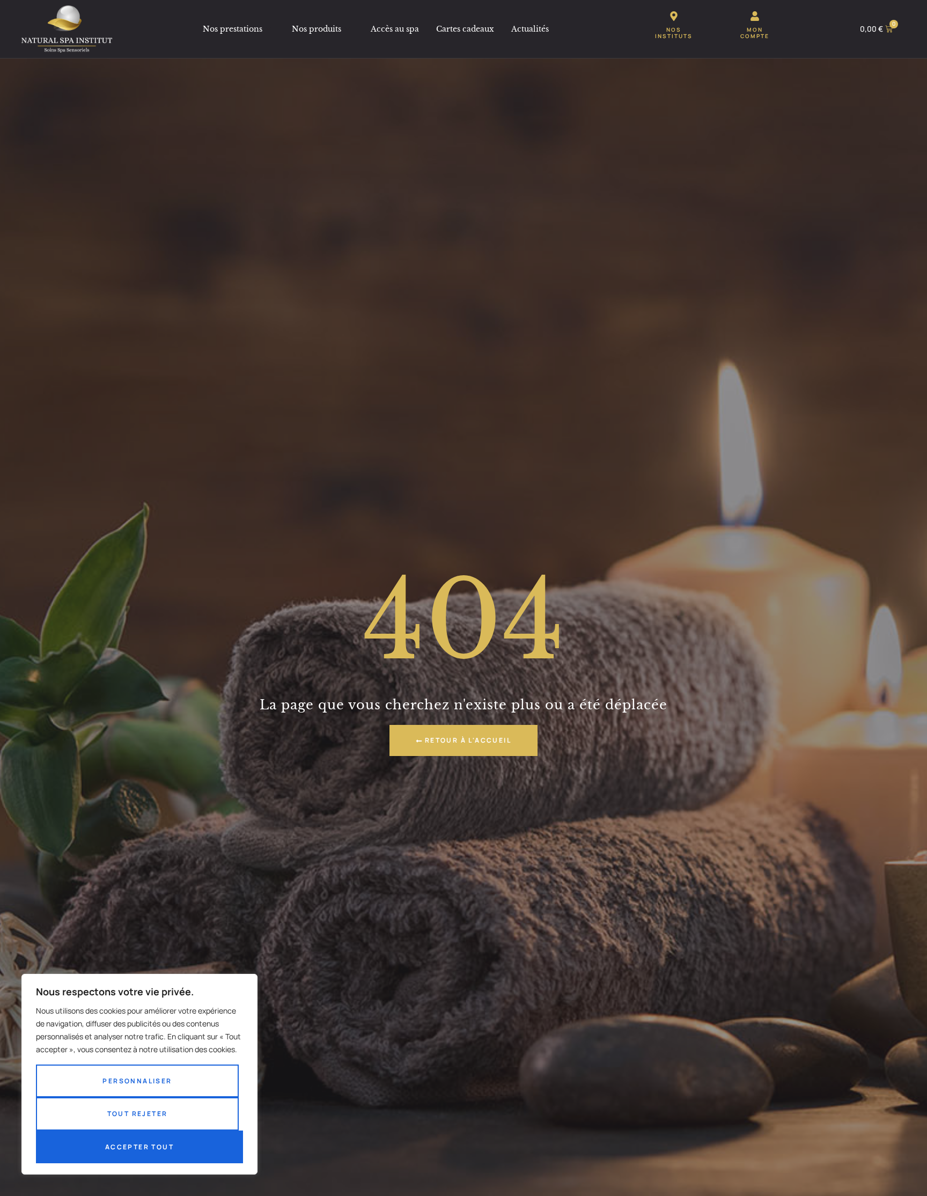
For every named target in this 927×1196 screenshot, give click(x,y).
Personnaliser (137, 1080)
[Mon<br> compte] (755, 16)
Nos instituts (674, 33)
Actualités (530, 29)
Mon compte (754, 33)
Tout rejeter (137, 1113)
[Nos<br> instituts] (674, 16)
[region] (139, 1074)
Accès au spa (395, 29)
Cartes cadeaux (465, 29)
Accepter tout (139, 1146)
